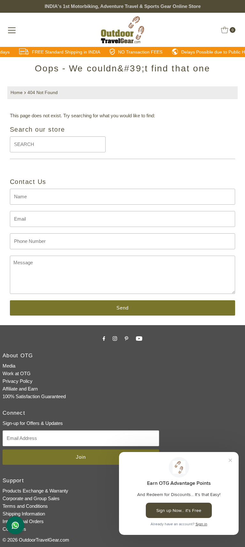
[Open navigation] (11, 30)
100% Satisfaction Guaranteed (34, 396)
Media (9, 365)
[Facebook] (104, 338)
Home (17, 92)
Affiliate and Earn (20, 388)
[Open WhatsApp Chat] (15, 525)
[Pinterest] (126, 338)
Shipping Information (24, 513)
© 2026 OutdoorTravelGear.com (36, 540)
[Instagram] (115, 338)
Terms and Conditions (25, 506)
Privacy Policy (18, 381)
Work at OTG (17, 373)
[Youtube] (139, 338)
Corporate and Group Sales (31, 498)
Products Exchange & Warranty (35, 490)
